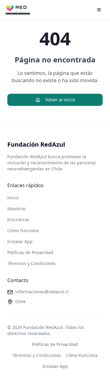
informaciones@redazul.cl (42, 292)
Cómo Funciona (23, 230)
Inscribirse (18, 219)
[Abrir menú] (99, 10)
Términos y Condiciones (31, 263)
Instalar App (20, 241)
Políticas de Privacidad (30, 252)
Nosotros (16, 208)
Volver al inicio (60, 100)
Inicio (13, 198)
